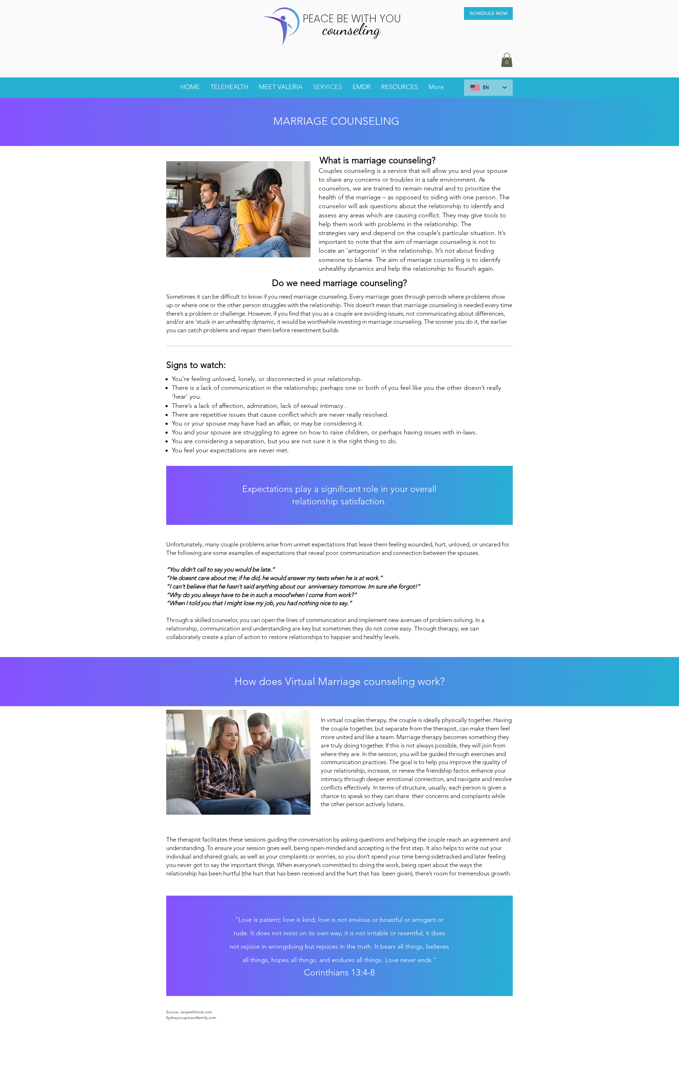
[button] (507, 60)
